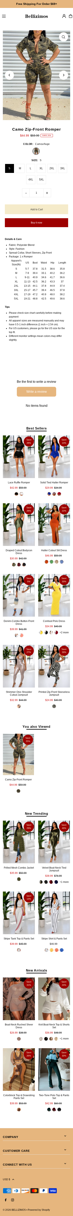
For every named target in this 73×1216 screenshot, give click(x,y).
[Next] (63, 75)
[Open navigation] (11, 16)
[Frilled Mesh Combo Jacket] (19, 842)
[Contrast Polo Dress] (54, 595)
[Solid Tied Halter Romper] (54, 456)
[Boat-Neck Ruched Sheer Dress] (19, 998)
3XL (62, 168)
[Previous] (9, 75)
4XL (30, 179)
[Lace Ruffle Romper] (19, 456)
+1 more (64, 882)
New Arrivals (36, 970)
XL (41, 168)
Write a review (36, 391)
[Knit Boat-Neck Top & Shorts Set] (54, 998)
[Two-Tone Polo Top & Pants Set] (54, 1069)
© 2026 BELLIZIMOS (14, 1209)
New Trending (36, 813)
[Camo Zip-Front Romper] (18, 754)
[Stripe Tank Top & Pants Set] (19, 912)
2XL (51, 168)
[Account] (64, 16)
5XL (41, 179)
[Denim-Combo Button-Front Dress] (19, 595)
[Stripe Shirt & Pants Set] (54, 912)
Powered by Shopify (39, 1209)
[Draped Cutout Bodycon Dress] (19, 524)
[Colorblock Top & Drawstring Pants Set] (19, 1069)
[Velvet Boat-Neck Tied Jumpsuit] (54, 842)
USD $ (6, 1179)
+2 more (64, 632)
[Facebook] (5, 1200)
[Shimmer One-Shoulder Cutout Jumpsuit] (19, 666)
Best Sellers (36, 428)
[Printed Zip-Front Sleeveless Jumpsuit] (54, 666)
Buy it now (36, 222)
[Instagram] (12, 1200)
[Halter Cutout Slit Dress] (54, 524)
